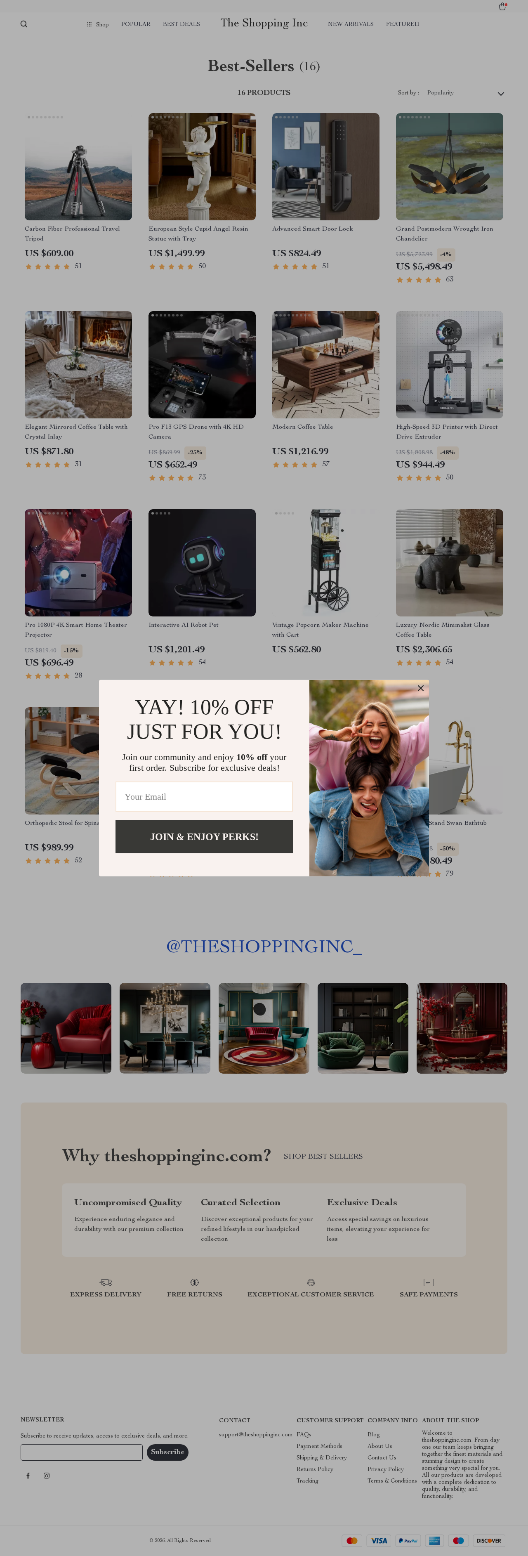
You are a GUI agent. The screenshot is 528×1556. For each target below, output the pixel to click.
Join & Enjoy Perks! (204, 836)
